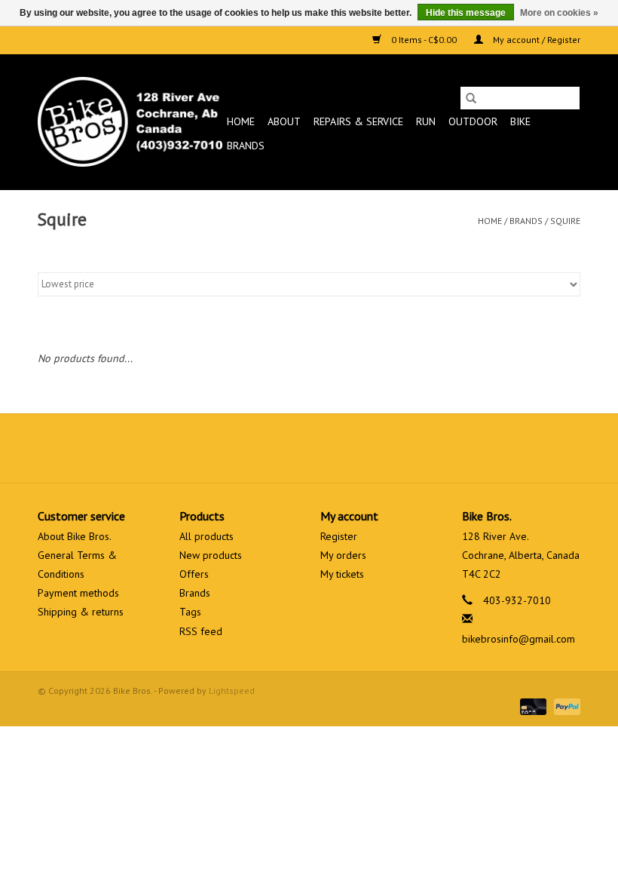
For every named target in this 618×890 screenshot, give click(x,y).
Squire (565, 220)
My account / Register (535, 39)
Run (426, 121)
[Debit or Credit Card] (532, 705)
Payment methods (78, 593)
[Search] (471, 98)
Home (241, 121)
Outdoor (472, 121)
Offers (194, 574)
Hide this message (466, 13)
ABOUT (284, 121)
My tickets (342, 574)
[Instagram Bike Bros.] (363, 448)
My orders (343, 555)
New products (210, 555)
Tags (190, 611)
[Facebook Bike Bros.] (255, 448)
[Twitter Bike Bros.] (282, 448)
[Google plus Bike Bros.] (309, 448)
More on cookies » (559, 13)
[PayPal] (564, 705)
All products (206, 536)
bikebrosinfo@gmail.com (518, 639)
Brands (246, 145)
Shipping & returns (81, 611)
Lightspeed (232, 690)
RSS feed (200, 631)
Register (338, 536)
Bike (520, 121)
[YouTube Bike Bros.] (336, 448)
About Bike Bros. (75, 536)
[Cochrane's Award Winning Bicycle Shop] (130, 122)
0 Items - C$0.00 (424, 39)
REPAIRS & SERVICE (358, 121)
